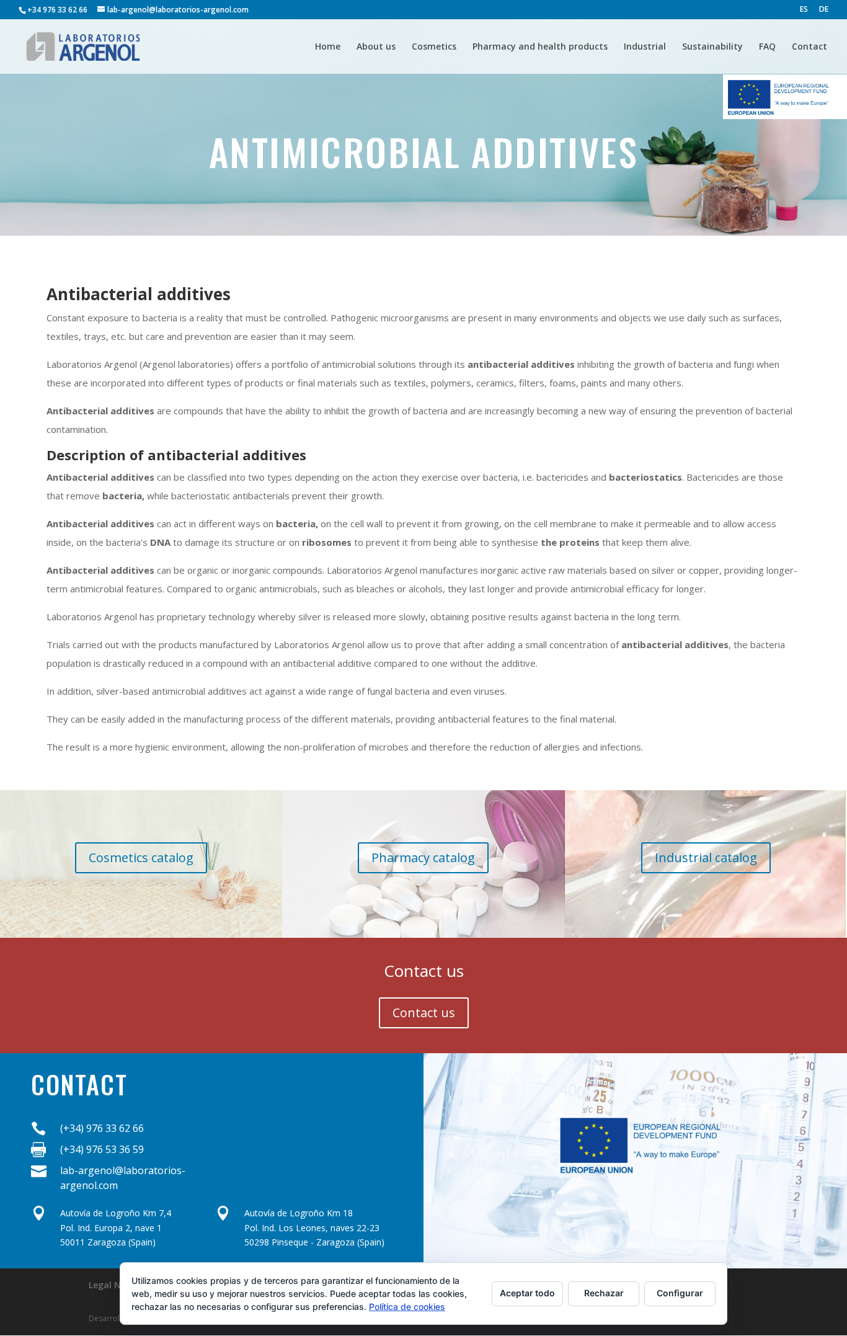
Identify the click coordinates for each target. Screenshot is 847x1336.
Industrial (645, 47)
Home (327, 47)
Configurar (680, 1293)
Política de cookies (407, 1306)
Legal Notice (116, 1285)
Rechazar (604, 1293)
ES (804, 10)
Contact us (423, 1012)
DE (823, 10)
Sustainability (712, 47)
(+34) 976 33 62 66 (102, 1128)
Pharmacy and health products (540, 47)
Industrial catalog (706, 857)
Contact (809, 47)
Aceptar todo (527, 1293)
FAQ (767, 47)
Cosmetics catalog (141, 857)
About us (376, 47)
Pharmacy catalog (423, 857)
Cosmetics (434, 47)
